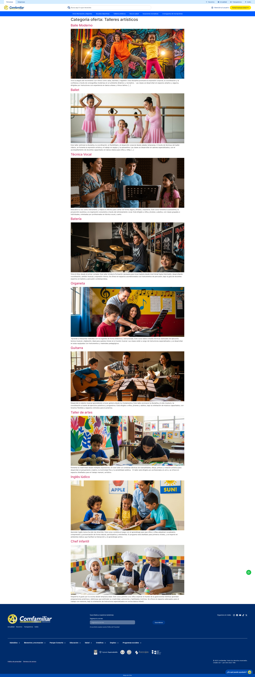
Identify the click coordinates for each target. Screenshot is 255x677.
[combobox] (109, 7)
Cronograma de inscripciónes (172, 14)
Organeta (78, 283)
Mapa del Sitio (127, 675)
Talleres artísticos (119, 14)
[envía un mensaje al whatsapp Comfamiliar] (248, 572)
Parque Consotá (56, 643)
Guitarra (77, 348)
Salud (87, 643)
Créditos (99, 643)
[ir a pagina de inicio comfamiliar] (14, 7)
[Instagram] (234, 615)
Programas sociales (131, 643)
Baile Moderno (82, 25)
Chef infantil (80, 541)
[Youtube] (240, 615)
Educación (74, 643)
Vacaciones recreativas (150, 14)
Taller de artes (81, 412)
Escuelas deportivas (102, 14)
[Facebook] (237, 615)
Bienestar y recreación (33, 643)
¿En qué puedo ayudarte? (237, 672)
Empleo (113, 643)
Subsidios (14, 643)
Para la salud (134, 14)
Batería (76, 219)
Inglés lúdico (80, 477)
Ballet (75, 90)
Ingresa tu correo (96, 619)
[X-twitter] (246, 615)
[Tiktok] (243, 615)
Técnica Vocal (81, 154)
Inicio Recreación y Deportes (82, 14)
